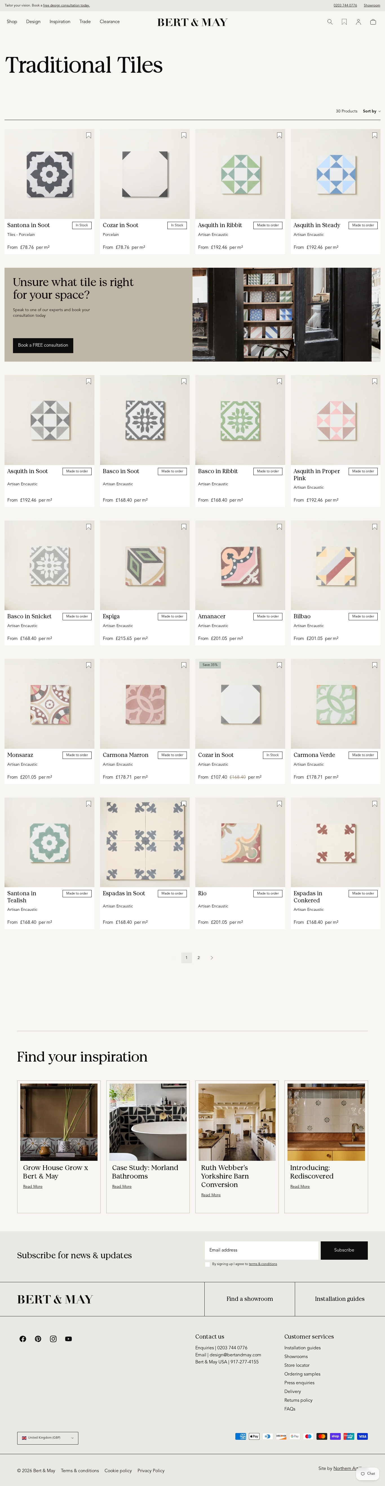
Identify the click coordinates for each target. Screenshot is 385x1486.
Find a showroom (250, 1299)
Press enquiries (299, 1383)
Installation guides (340, 1299)
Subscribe (344, 1250)
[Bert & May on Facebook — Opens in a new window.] (22, 1339)
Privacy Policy (151, 1471)
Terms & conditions (80, 1471)
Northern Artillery (350, 1469)
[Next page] (212, 958)
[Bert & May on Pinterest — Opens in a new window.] (38, 1339)
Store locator (296, 1365)
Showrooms (296, 1357)
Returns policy (298, 1400)
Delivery (292, 1392)
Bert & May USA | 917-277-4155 (227, 1362)
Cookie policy (118, 1471)
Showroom (372, 5)
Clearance (110, 22)
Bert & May (44, 1471)
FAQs (289, 1409)
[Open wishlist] (344, 22)
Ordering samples (302, 1374)
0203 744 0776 (345, 5)
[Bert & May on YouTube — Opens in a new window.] (68, 1339)
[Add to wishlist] (88, 135)
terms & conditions (263, 1264)
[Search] (330, 22)
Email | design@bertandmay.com (228, 1355)
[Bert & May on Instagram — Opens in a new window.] (53, 1339)
